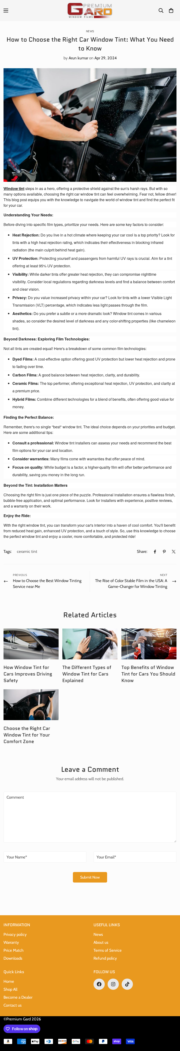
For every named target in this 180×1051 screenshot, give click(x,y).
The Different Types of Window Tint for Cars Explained (86, 674)
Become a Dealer (18, 997)
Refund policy (105, 958)
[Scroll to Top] (170, 1025)
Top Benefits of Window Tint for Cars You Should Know (148, 674)
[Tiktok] (127, 984)
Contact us (13, 1005)
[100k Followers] (113, 984)
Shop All (10, 989)
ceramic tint (27, 551)
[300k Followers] (99, 984)
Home (9, 981)
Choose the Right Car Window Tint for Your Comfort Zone (27, 735)
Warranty (11, 942)
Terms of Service (108, 950)
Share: (142, 551)
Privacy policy (15, 934)
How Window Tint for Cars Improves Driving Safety (28, 674)
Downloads (13, 958)
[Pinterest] (164, 552)
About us (101, 942)
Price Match (13, 950)
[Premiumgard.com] (90, 10)
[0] (171, 10)
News (90, 31)
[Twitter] (173, 552)
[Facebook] (155, 552)
